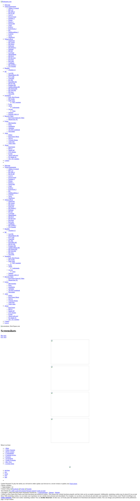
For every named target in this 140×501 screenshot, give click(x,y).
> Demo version (9, 452)
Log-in (7, 323)
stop (6, 477)
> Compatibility (9, 453)
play (6, 472)
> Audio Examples (10, 460)
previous (7, 470)
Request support (31, 491)
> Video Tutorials (10, 450)
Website (57, 492)
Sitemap (51, 492)
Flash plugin (73, 483)
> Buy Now (8, 462)
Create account (40, 491)
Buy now (3, 336)
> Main (7, 448)
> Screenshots (9, 458)
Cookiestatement (43, 492)
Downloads (22, 491)
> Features (8, 457)
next (6, 475)
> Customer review (10, 455)
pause (6, 474)
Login (17, 491)
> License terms (9, 463)
